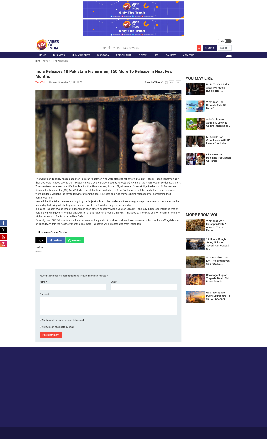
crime (41, 393)
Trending (42, 379)
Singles (169, 400)
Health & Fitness (173, 407)
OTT (110, 386)
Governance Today (128, 379)
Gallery (185, 376)
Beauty (169, 417)
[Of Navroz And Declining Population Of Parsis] (195, 159)
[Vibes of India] (47, 44)
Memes (188, 393)
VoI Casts (189, 390)
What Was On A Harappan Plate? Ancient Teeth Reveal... (216, 225)
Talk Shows (190, 383)
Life (165, 376)
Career (47, 432)
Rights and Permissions (212, 404)
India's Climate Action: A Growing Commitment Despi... (218, 122)
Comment (45, 294)
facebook (58, 240)
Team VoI (40, 82)
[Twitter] (104, 47)
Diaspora (91, 376)
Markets (62, 390)
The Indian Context (60, 61)
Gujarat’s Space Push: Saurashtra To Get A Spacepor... (218, 296)
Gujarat (41, 390)
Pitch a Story (207, 390)
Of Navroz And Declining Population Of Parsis (218, 158)
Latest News (44, 383)
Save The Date (191, 379)
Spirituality (170, 421)
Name (43, 282)
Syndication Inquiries (210, 397)
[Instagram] (114, 47)
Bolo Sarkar (125, 386)
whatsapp (76, 240)
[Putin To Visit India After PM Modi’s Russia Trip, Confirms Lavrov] (195, 88)
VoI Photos (190, 397)
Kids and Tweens (174, 411)
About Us (58, 432)
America (93, 379)
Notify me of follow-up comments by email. (63, 320)
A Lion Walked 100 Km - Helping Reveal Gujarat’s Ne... (218, 261)
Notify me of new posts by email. (58, 327)
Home (38, 61)
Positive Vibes (44, 400)
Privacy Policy (96, 432)
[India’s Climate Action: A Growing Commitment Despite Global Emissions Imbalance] (195, 123)
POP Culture (111, 376)
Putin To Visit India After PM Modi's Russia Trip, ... (217, 87)
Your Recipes (146, 386)
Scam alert (206, 386)
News (45, 61)
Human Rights (80, 376)
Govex (120, 376)
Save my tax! (64, 393)
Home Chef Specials (149, 379)
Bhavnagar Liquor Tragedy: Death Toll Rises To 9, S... (217, 278)
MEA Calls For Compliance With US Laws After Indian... (218, 140)
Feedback (82, 432)
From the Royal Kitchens (151, 383)
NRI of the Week (97, 386)
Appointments (126, 390)
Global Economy (65, 386)
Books (111, 390)
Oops (203, 393)
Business (60, 376)
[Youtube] (118, 47)
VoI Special (43, 397)
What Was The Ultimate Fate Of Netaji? (216, 105)
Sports (169, 414)
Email (114, 282)
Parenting (170, 393)
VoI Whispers (126, 383)
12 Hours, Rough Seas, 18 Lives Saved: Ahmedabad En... (217, 244)
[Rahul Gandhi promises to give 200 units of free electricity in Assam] (195, 225)
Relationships (172, 390)
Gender (169, 386)
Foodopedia (143, 376)
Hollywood (112, 383)
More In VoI (204, 376)
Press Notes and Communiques (216, 383)
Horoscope (171, 379)
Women (169, 383)
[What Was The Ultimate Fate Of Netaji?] (195, 106)
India (60, 379)
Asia (91, 383)
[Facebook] (109, 47)
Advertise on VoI (209, 379)
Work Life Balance (174, 404)
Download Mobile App (215, 433)
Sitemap (109, 432)
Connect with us (215, 362)
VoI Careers (206, 400)
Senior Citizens (173, 397)
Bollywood (112, 379)
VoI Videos (190, 386)
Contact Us (70, 432)
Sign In (211, 47)
